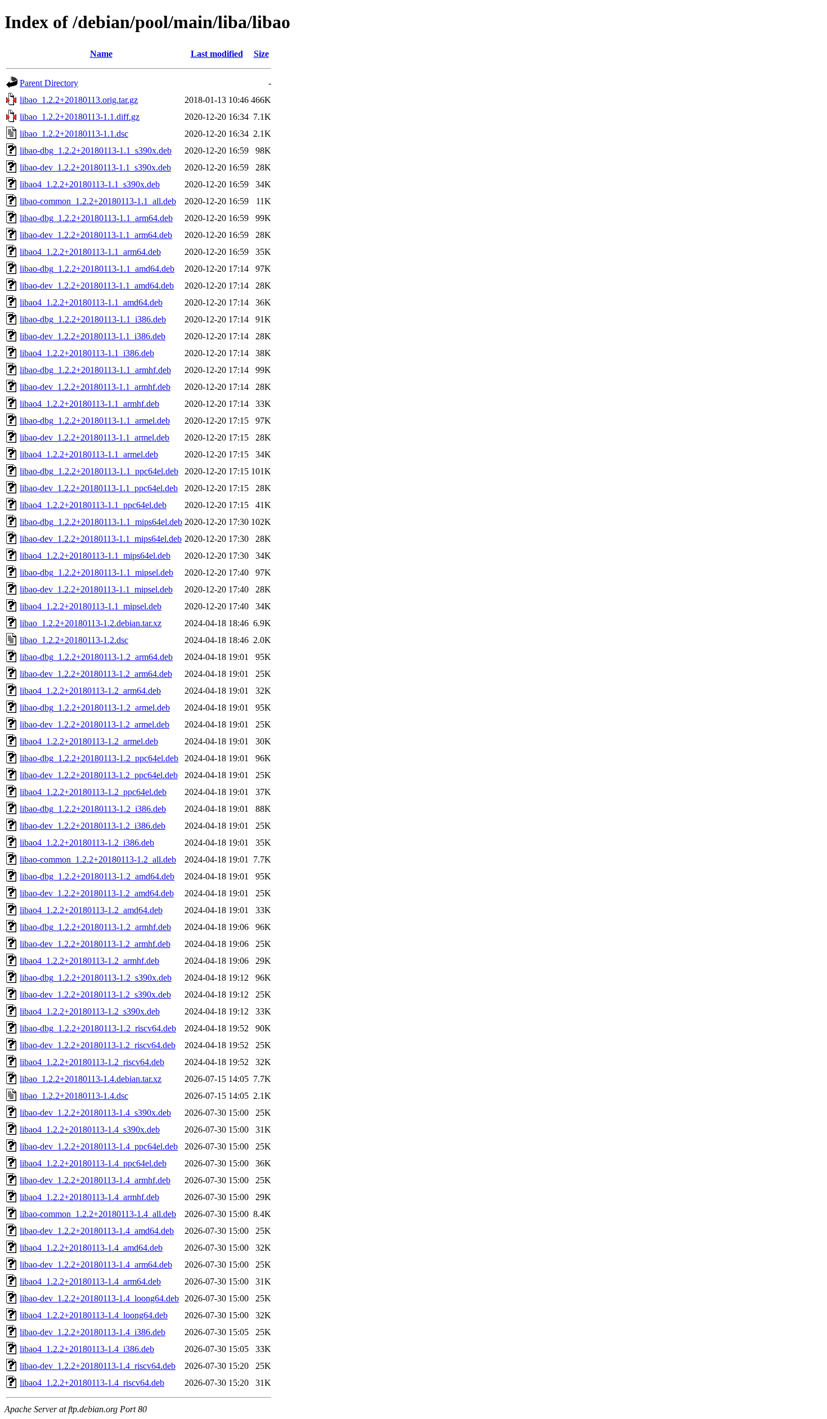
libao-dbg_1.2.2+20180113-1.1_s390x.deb (96, 150)
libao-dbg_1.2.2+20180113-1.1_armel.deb (95, 420)
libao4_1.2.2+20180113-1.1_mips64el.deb (95, 555)
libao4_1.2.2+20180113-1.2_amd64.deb (91, 910)
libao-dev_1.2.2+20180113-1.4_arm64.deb (96, 1264)
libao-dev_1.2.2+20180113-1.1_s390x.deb (95, 167)
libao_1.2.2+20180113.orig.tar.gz (79, 100)
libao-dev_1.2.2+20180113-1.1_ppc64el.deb (99, 488)
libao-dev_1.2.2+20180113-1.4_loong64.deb (99, 1298)
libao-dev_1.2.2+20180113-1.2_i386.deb (92, 825)
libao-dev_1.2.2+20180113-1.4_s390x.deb (95, 1112)
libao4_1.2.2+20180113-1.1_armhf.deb (89, 403)
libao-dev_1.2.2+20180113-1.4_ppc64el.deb (99, 1146)
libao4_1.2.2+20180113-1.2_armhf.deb (89, 961)
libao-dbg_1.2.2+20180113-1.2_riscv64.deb (98, 1028)
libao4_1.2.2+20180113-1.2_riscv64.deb (92, 1062)
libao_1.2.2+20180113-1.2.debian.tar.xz (90, 623)
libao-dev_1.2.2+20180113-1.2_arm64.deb (96, 674)
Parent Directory (49, 83)
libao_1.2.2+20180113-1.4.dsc (74, 1096)
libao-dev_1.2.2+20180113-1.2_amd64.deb (97, 893)
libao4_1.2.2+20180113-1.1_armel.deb (89, 454)
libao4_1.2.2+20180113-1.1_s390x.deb (90, 184)
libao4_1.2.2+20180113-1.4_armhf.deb (89, 1197)
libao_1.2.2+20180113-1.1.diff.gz (80, 117)
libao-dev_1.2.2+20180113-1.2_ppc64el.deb (99, 775)
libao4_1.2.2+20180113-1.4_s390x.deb (90, 1129)
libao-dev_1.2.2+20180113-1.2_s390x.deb (95, 994)
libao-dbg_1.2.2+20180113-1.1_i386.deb (93, 319)
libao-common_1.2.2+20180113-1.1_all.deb (98, 201)
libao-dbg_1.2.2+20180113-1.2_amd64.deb (97, 876)
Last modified (217, 54)
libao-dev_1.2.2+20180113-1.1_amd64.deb (97, 285)
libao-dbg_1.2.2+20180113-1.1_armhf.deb (95, 370)
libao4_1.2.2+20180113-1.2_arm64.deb (90, 690)
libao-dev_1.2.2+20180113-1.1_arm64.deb (96, 235)
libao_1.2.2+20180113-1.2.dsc (74, 640)
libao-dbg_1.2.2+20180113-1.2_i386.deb (93, 809)
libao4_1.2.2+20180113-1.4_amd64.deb (91, 1247)
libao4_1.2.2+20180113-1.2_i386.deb (87, 842)
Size (261, 54)
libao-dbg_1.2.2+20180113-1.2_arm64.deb (96, 657)
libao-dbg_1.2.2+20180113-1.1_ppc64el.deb (99, 471)
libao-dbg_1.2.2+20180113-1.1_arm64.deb (96, 218)
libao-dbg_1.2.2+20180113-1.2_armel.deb (95, 707)
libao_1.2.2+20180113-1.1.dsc (74, 133)
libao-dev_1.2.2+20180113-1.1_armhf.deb (95, 387)
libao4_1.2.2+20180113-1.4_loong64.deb (94, 1315)
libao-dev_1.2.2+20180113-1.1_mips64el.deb (101, 539)
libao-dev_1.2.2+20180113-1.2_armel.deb (94, 724)
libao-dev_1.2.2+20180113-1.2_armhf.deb (95, 944)
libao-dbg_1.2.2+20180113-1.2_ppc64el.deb (99, 758)
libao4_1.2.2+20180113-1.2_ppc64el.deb (93, 792)
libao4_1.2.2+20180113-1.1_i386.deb (87, 353)
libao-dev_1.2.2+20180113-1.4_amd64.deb (97, 1231)
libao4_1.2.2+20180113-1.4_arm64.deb (90, 1281)
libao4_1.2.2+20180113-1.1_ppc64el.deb (93, 505)
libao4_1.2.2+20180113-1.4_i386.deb (87, 1349)
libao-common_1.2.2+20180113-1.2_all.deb (98, 859)
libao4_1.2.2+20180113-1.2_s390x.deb (90, 1011)
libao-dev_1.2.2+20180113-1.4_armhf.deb (95, 1180)
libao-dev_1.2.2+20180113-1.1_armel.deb (94, 437)
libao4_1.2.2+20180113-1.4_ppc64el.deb (93, 1163)
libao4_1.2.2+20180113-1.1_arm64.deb (90, 252)
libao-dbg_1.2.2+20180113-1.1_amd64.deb (97, 268)
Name (101, 54)
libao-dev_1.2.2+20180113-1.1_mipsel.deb (96, 589)
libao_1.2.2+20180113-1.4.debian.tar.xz (90, 1079)
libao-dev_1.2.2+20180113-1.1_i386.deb (92, 336)
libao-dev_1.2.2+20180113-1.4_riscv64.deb (98, 1366)
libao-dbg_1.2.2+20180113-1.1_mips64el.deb (101, 522)
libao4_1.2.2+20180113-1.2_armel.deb (89, 741)
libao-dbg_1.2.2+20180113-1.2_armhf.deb (95, 927)
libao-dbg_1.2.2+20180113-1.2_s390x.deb (96, 977)
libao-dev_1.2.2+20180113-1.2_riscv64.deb (98, 1045)
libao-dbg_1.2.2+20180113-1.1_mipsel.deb (96, 572)
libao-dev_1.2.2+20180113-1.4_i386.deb (92, 1332)
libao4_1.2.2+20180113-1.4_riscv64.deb (92, 1382)
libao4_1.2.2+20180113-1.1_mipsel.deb (90, 606)
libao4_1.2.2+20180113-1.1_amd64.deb (91, 302)
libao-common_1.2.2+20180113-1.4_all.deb (98, 1214)
